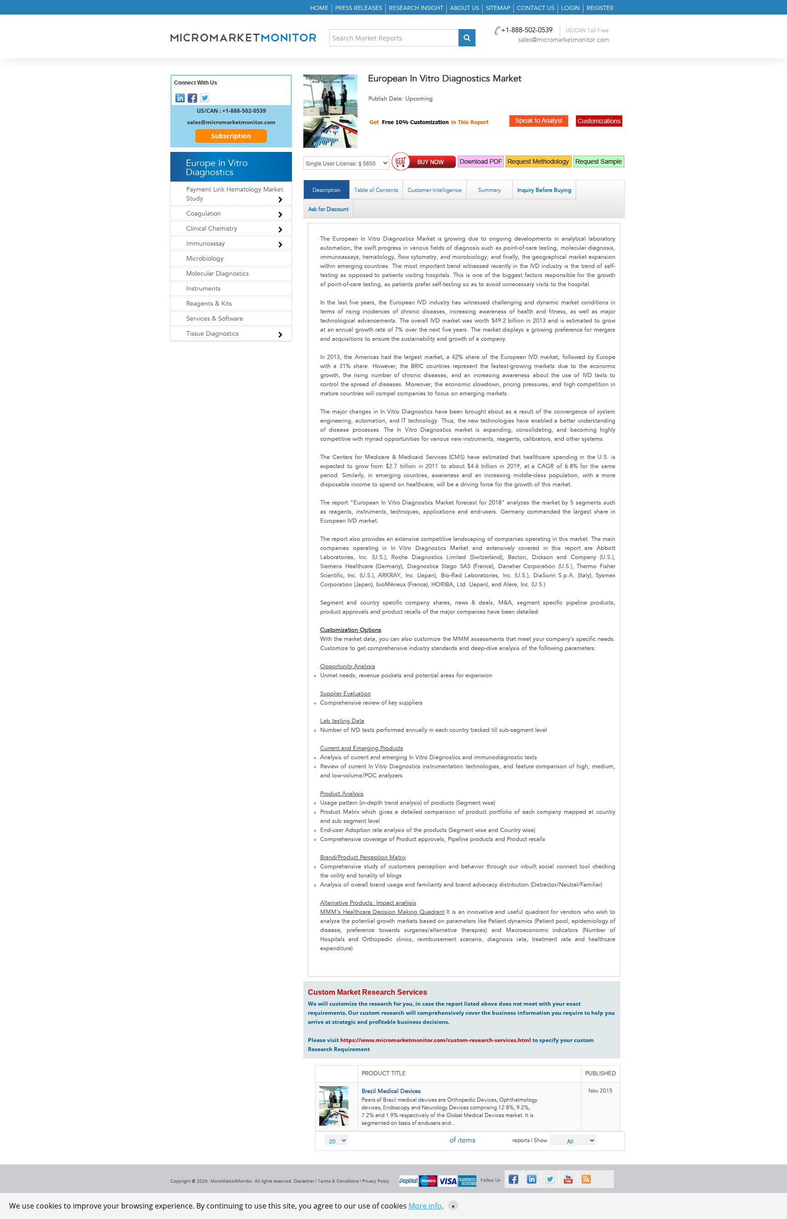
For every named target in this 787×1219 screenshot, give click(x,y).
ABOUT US (464, 8)
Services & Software (214, 319)
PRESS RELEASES (358, 8)
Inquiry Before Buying (544, 190)
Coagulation (203, 214)
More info (425, 1206)
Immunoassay (205, 244)
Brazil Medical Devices (391, 1091)
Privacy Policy (375, 1181)
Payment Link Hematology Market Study (234, 194)
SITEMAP (498, 8)
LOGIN (570, 8)
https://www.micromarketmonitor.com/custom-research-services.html (435, 1040)
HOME (319, 8)
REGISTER (600, 8)
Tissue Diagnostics (212, 334)
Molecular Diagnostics (217, 274)
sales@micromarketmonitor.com (563, 40)
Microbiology (205, 259)
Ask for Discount (328, 209)
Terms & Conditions (338, 1181)
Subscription (231, 135)
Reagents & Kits (209, 304)
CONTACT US (535, 8)
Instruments (203, 289)
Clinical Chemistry (211, 229)
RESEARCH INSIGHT (416, 8)
